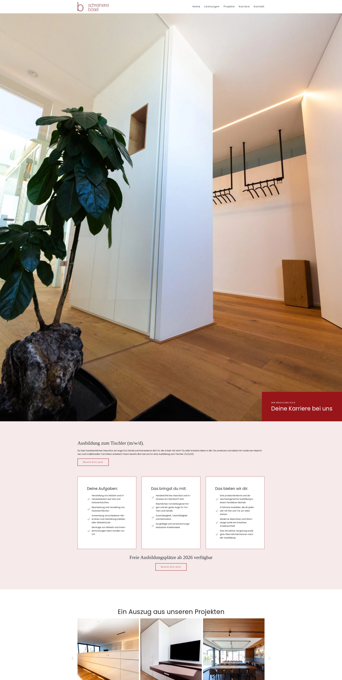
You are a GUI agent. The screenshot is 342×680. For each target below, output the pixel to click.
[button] (72, 658)
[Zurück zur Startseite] (93, 6)
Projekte (229, 6)
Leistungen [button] (212, 6)
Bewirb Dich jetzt (93, 462)
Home (196, 6)
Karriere (244, 6)
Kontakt (259, 6)
